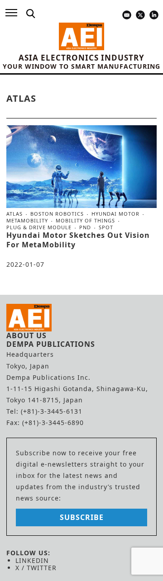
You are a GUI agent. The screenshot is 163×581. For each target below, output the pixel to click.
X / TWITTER (36, 567)
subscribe (82, 517)
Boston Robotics (57, 214)
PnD (85, 227)
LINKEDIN (32, 560)
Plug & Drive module (39, 227)
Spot (106, 227)
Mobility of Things (85, 220)
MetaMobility (27, 220)
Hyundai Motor (115, 214)
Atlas (14, 214)
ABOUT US (26, 335)
